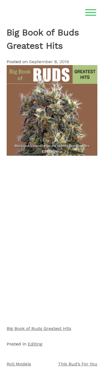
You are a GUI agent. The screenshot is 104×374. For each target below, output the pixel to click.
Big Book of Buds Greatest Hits (39, 328)
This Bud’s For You (77, 364)
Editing (35, 344)
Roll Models (19, 364)
